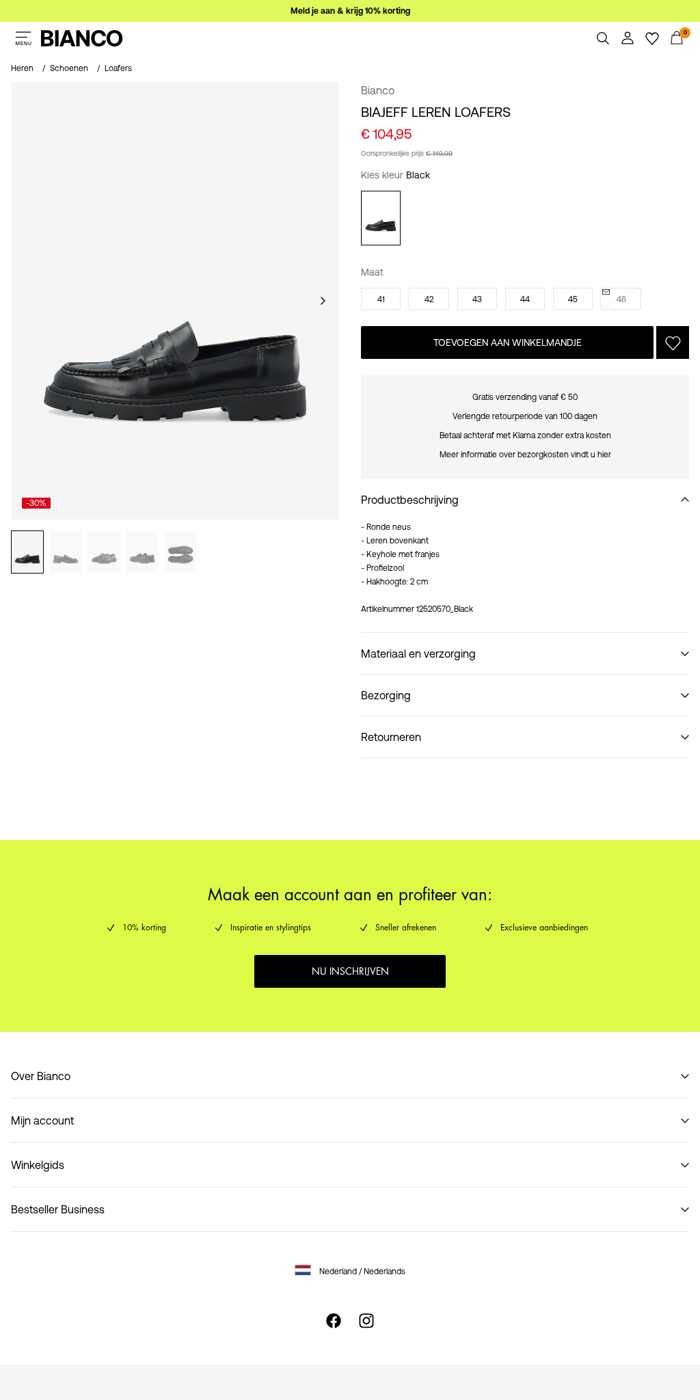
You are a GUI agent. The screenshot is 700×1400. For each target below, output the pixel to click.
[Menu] (23, 38)
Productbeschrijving (410, 500)
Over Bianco (40, 1076)
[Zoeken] (603, 38)
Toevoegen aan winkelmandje (507, 342)
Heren (22, 68)
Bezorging (386, 695)
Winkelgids (37, 1165)
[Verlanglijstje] (652, 38)
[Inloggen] (627, 38)
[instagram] (366, 1321)
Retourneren (391, 737)
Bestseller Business (58, 1209)
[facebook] (334, 1321)
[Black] (381, 218)
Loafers (118, 68)
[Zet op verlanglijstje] (672, 342)
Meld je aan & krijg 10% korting (350, 11)
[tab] (27, 552)
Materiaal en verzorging (418, 653)
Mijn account (42, 1120)
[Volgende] (322, 300)
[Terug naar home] (82, 38)
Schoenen (69, 68)
